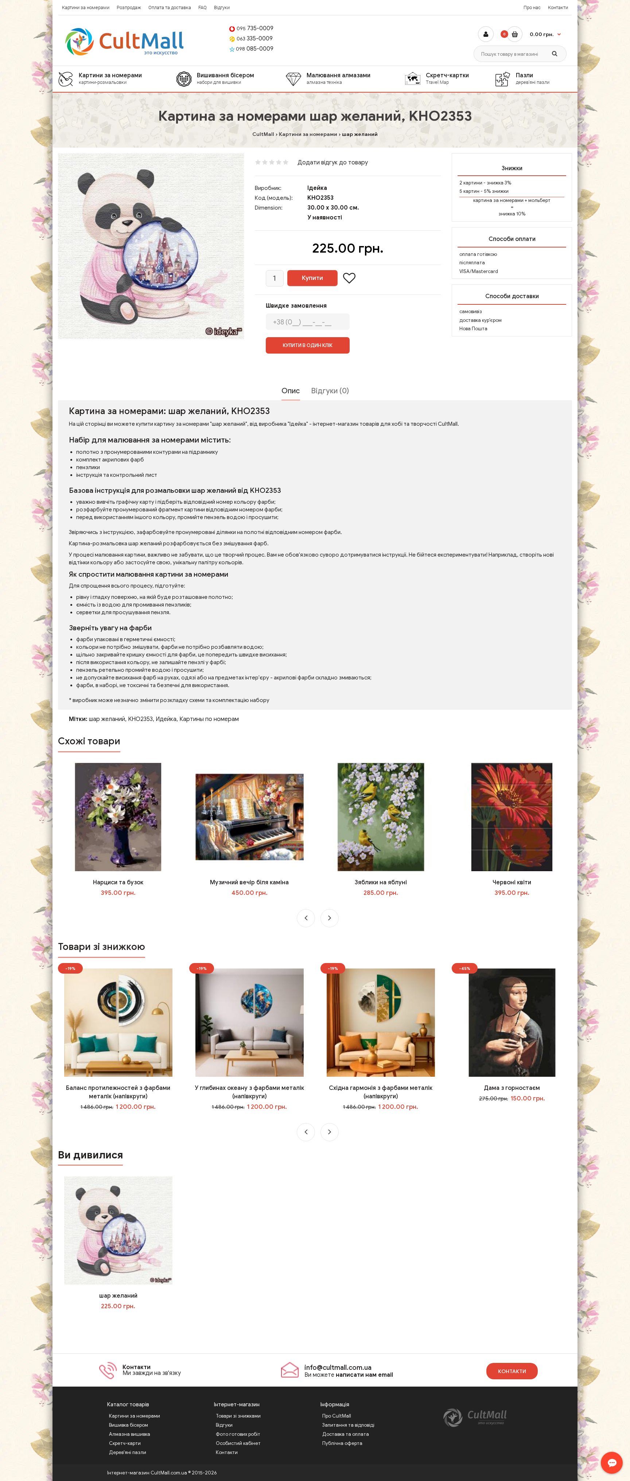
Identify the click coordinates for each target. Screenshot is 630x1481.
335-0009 (255, 38)
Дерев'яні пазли (127, 1452)
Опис (290, 390)
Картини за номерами (85, 7)
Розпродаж (129, 7)
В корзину (123, 1321)
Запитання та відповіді (348, 1425)
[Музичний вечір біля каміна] (249, 817)
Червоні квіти (512, 882)
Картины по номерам (209, 719)
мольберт (539, 200)
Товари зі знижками (238, 1416)
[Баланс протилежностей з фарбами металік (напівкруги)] (118, 1022)
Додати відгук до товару (333, 162)
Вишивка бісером (128, 1425)
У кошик (123, 907)
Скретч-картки (447, 78)
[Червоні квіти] (512, 817)
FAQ (202, 7)
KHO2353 (140, 719)
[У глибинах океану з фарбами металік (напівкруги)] (249, 1022)
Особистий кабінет (238, 1443)
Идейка (166, 719)
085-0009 (254, 48)
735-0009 (255, 28)
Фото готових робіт (238, 1434)
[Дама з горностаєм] (512, 1022)
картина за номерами (498, 200)
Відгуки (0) (330, 390)
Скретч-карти (125, 1443)
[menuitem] (117, 79)
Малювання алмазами (338, 78)
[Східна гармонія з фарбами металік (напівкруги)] (381, 1022)
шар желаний (107, 719)
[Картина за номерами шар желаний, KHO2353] (151, 246)
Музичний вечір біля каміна (249, 882)
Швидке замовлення (296, 305)
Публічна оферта (342, 1443)
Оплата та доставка (169, 7)
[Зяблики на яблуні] (381, 817)
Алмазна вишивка (129, 1434)
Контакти (558, 7)
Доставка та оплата (345, 1434)
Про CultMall (336, 1416)
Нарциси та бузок (118, 882)
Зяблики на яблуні (381, 882)
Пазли (532, 78)
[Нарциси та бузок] (118, 817)
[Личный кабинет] (486, 34)
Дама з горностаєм (512, 1088)
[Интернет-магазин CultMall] (124, 41)
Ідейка (317, 188)
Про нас (532, 7)
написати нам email (364, 1375)
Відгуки (222, 7)
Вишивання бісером (225, 78)
